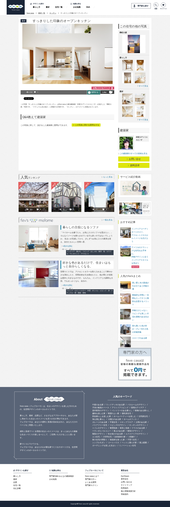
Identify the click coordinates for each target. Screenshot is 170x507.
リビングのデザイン (118, 425)
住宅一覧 (59, 7)
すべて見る (143, 86)
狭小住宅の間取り (99, 440)
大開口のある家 (114, 419)
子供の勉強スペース (100, 407)
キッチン (52, 13)
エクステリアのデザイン (136, 434)
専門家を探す (143, 6)
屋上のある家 (119, 431)
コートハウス (113, 442)
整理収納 (113, 428)
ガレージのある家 (99, 422)
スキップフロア (126, 422)
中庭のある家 (97, 405)
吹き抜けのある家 (115, 434)
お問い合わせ (126, 482)
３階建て (132, 437)
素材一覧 (41, 13)
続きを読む (68, 246)
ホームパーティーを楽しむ (125, 416)
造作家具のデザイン (100, 410)
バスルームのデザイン (136, 405)
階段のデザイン (98, 434)
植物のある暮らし (142, 410)
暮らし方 (36, 7)
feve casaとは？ (92, 476)
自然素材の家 (120, 437)
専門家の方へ (90, 479)
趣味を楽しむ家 (98, 413)
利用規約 (124, 488)
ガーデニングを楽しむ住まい (104, 445)
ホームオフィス (130, 419)
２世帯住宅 (107, 437)
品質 (15, 482)
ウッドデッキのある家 (115, 405)
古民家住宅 (143, 416)
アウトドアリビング (120, 407)
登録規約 (124, 494)
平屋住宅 (113, 422)
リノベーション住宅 (127, 445)
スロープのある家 (139, 338)
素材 (48, 7)
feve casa (30, 13)
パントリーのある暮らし (122, 410)
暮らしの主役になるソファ (81, 227)
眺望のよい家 (113, 413)
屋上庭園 (143, 442)
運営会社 (124, 479)
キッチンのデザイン (137, 425)
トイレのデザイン (99, 428)
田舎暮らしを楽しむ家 (101, 416)
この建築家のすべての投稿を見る (133, 153)
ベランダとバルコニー (101, 431)
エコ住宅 (96, 437)
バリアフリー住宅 (99, 425)
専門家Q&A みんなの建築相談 (61, 476)
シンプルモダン (98, 442)
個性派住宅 (126, 413)
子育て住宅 (132, 440)
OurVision (125, 476)
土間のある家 (141, 422)
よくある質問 (90, 482)
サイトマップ (126, 485)
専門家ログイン (91, 485)
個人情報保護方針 (128, 491)
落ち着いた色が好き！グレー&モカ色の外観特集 (140, 329)
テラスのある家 (138, 428)
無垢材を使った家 (117, 440)
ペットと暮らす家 (129, 442)
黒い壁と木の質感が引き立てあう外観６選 (140, 286)
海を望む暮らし (98, 419)
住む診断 (17, 488)
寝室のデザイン (133, 431)
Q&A (88, 7)
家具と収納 (124, 428)
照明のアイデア (137, 407)
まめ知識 (76, 7)
